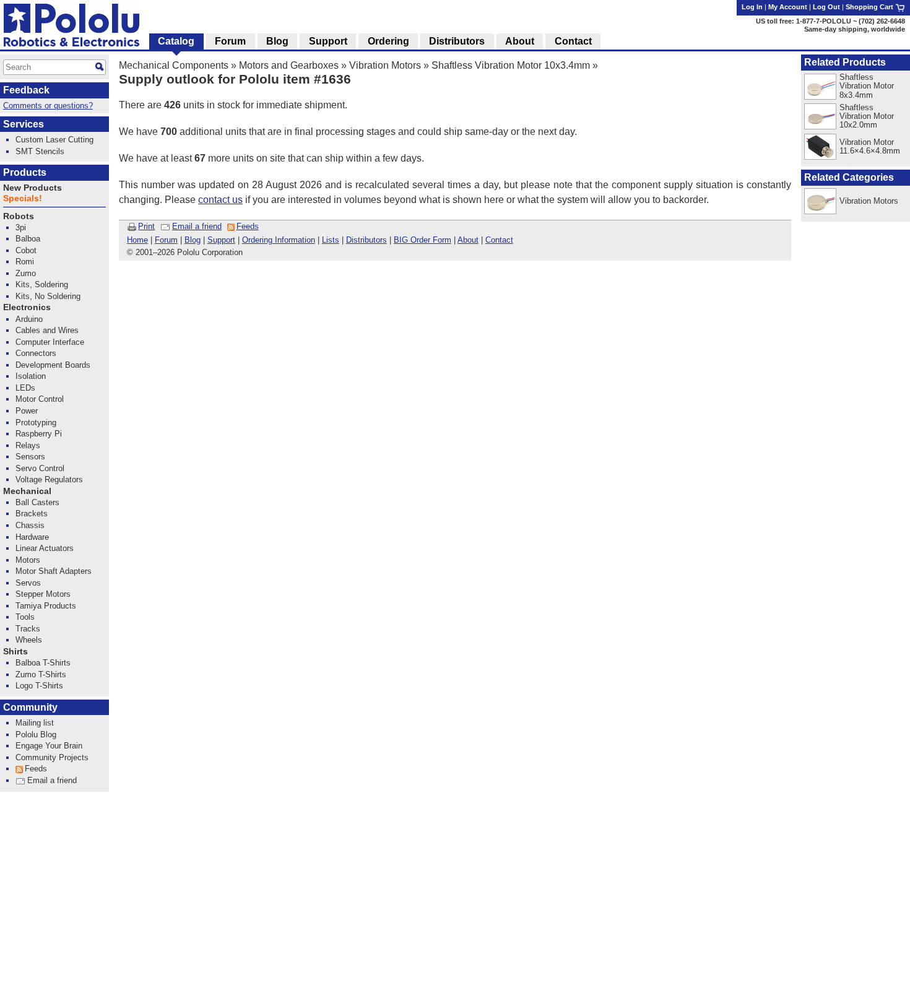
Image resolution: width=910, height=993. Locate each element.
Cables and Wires (47, 330)
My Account (787, 7)
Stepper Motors (43, 594)
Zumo (25, 273)
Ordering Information (278, 240)
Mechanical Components (173, 65)
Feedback (26, 90)
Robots (18, 216)
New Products (32, 188)
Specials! (22, 198)
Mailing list (34, 722)
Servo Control (39, 468)
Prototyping (35, 422)
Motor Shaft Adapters (53, 571)
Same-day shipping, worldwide (854, 29)
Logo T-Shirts (39, 685)
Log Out (826, 7)
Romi (24, 261)
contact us (220, 199)
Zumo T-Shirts (40, 674)
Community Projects (52, 757)
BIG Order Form (422, 240)
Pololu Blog (35, 734)
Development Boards (52, 365)
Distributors (366, 240)
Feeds (247, 226)
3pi (20, 227)
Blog (192, 240)
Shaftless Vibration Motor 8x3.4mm (866, 85)
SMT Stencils (39, 151)
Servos (28, 583)
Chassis (30, 525)
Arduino (29, 319)
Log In (752, 7)
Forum (166, 240)
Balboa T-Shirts (43, 662)
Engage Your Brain (48, 745)
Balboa (27, 238)
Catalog (176, 41)
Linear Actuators (44, 548)
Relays (27, 445)
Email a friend (197, 226)
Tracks (27, 628)
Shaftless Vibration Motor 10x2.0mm (866, 116)
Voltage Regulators (49, 479)
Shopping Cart (870, 7)
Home (137, 240)
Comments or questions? (48, 105)
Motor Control (39, 399)
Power (26, 410)
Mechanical (27, 491)
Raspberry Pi (38, 433)
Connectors (35, 353)
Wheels (28, 639)
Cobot (26, 250)
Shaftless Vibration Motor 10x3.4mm (510, 65)
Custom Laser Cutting (54, 139)
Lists (330, 240)
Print (146, 226)
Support (221, 240)
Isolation (30, 376)
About (468, 240)
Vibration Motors (385, 65)
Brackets (31, 513)
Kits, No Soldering (47, 296)
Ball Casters (37, 502)
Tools (25, 617)
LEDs (25, 387)
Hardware (32, 537)
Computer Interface (49, 342)
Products (24, 172)
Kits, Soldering (41, 284)
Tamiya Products (45, 605)
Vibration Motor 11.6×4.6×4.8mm (869, 146)
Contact (499, 240)
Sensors (30, 456)
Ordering (388, 41)
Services (23, 124)
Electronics (27, 307)
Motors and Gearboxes (289, 65)
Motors (27, 560)
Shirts (15, 651)
